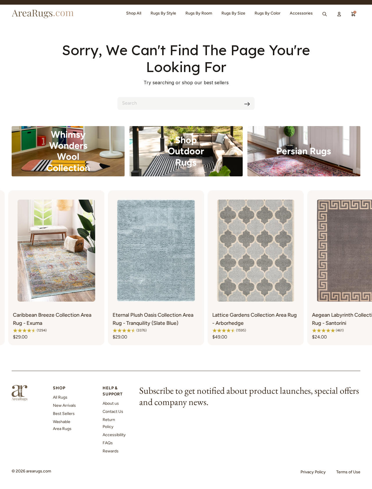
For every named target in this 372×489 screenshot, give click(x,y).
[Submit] (247, 104)
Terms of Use (348, 472)
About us (111, 403)
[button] (59, 330)
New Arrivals (64, 405)
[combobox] (186, 103)
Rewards (111, 451)
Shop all (133, 13)
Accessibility (114, 434)
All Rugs (60, 397)
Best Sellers (64, 413)
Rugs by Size (233, 13)
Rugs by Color (267, 13)
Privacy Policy (313, 472)
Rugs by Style (163, 13)
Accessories (301, 13)
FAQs (108, 442)
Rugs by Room (198, 13)
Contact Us (113, 411)
